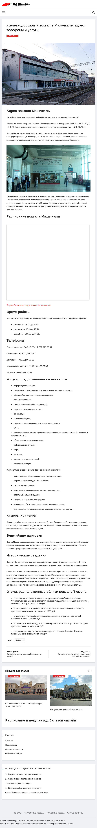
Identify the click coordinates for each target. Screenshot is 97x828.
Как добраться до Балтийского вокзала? (66, 710)
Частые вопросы (75, 813)
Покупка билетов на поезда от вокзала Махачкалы (29, 305)
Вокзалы (12, 36)
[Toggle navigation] (3, 12)
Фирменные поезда (13, 753)
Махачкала (19, 640)
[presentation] (91, 671)
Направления (11, 745)
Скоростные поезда (14, 749)
